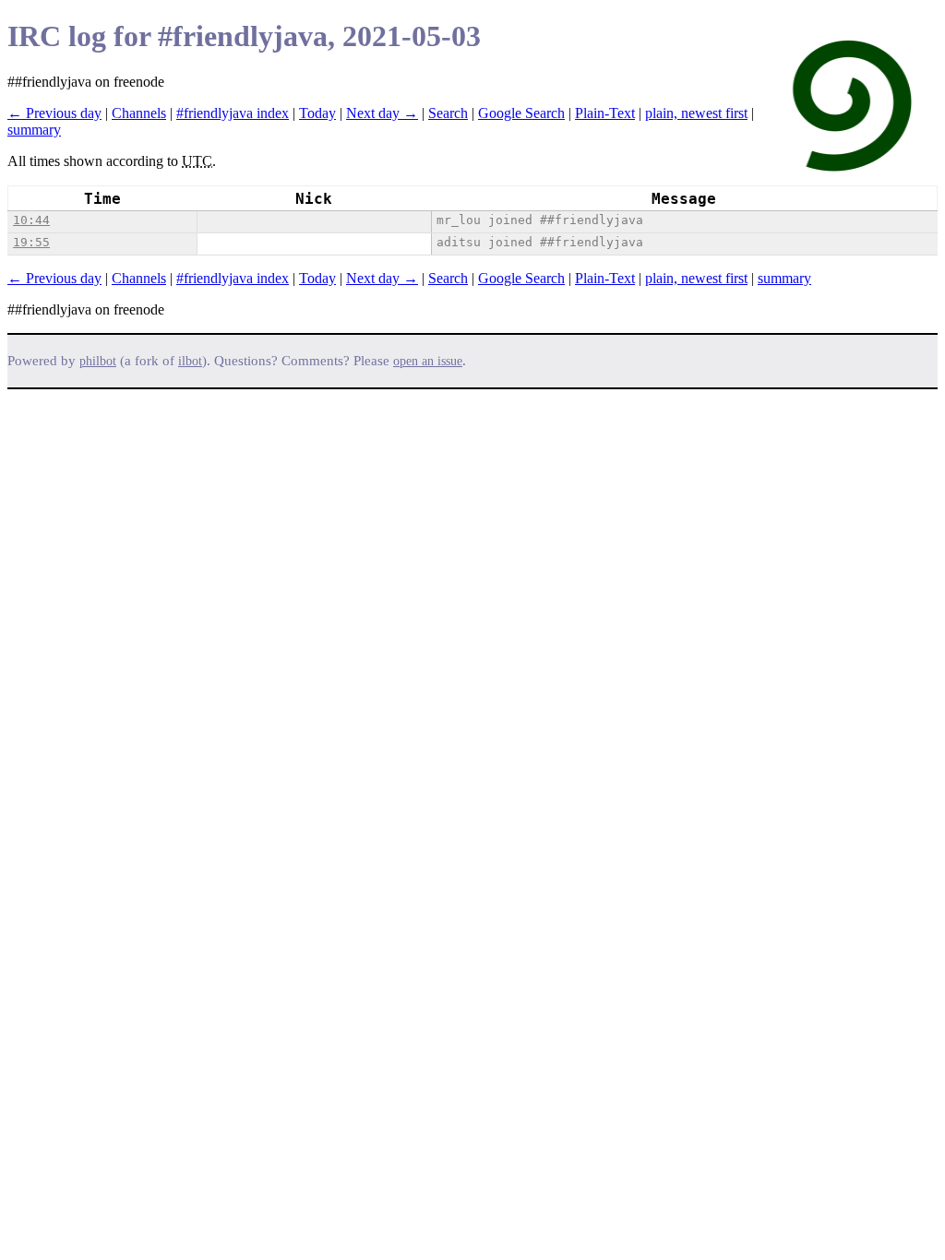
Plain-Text (605, 113)
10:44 (31, 220)
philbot (97, 361)
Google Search (521, 113)
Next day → (382, 113)
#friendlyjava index (232, 113)
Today (317, 113)
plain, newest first (696, 113)
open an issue (427, 361)
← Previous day (54, 113)
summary (34, 129)
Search (448, 113)
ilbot (190, 361)
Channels (139, 113)
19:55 (31, 242)
